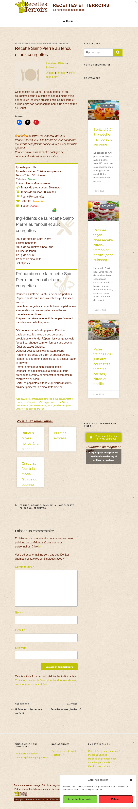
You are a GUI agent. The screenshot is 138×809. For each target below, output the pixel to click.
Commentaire (24, 566)
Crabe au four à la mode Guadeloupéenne (29, 474)
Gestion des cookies (99, 766)
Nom (19, 612)
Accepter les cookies (80, 799)
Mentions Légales (97, 754)
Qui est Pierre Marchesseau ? (104, 751)
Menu (69, 21)
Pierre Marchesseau (57, 43)
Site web (20, 647)
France (60, 72)
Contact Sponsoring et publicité (31, 757)
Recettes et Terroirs (81, 5)
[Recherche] (118, 52)
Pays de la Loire (54, 505)
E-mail (20, 630)
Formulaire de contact (26, 753)
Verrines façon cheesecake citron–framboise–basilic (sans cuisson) (103, 245)
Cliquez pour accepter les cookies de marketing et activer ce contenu (103, 456)
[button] (131, 780)
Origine (50, 72)
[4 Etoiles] (24, 135)
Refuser (115, 799)
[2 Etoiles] (19, 135)
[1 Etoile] (16, 135)
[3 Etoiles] (21, 135)
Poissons (51, 67)
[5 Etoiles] (27, 135)
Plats (61, 63)
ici (56, 156)
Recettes (51, 63)
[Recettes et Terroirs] (20, 795)
